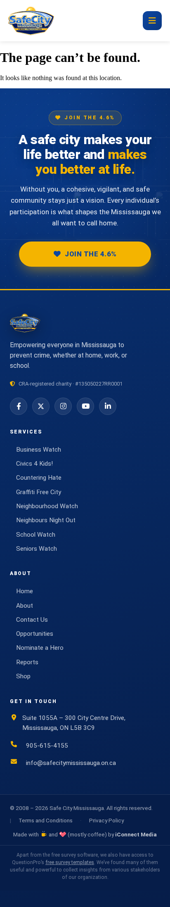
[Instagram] (63, 406)
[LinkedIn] (107, 406)
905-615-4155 (47, 745)
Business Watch (38, 449)
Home (24, 591)
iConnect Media (136, 834)
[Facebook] (18, 406)
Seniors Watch (36, 548)
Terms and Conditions (46, 820)
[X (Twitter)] (41, 406)
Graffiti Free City (38, 492)
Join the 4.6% (91, 254)
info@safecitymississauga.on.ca (71, 763)
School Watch (35, 534)
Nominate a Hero (40, 647)
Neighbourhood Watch (47, 506)
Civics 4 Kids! (34, 463)
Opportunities (34, 633)
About (24, 605)
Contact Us (32, 619)
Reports (27, 662)
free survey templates (69, 862)
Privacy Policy (106, 820)
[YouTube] (85, 406)
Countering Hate (38, 477)
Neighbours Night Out (46, 520)
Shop (23, 676)
